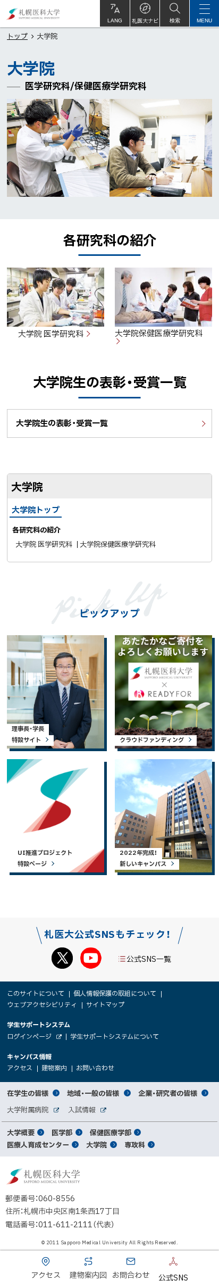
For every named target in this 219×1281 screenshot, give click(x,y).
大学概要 (21, 1132)
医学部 (62, 1132)
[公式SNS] (157, 1263)
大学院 (96, 1144)
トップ (17, 36)
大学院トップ (36, 509)
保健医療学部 (110, 1132)
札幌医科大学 (33, 13)
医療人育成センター (38, 1144)
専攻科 (134, 1144)
